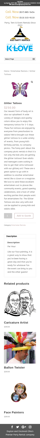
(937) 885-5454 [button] (27, 12)
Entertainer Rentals (19, 71)
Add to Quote (24, 215)
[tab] (20, 236)
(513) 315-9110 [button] (27, 17)
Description (11, 236)
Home (6, 71)
